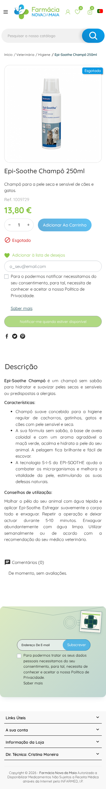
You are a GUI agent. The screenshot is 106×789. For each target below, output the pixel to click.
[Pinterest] (22, 336)
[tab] (21, 366)
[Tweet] (14, 336)
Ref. (8, 199)
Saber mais (22, 308)
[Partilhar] (6, 336)
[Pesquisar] (93, 36)
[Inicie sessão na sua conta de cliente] (68, 12)
